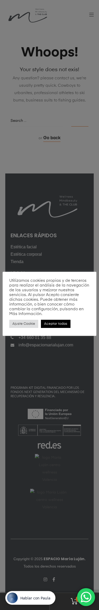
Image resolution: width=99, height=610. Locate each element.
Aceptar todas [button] (55, 324)
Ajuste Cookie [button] (23, 324)
